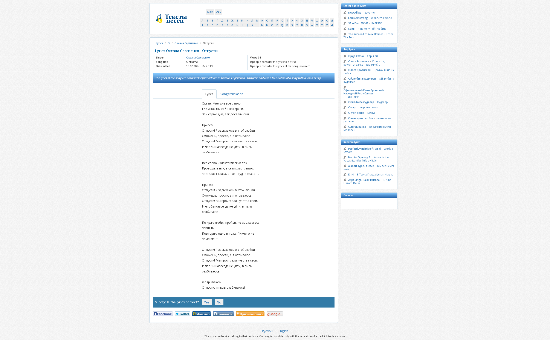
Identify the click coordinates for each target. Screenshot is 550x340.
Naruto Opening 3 (359, 157)
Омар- (352, 107)
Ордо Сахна (356, 56)
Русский (267, 331)
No (219, 302)
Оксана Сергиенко (186, 43)
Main (210, 12)
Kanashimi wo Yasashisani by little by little (367, 158)
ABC (218, 12)
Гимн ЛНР (353, 96)
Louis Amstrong (358, 18)
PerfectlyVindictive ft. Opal (364, 149)
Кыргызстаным (369, 107)
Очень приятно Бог (360, 118)
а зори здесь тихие (361, 166)
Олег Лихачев (357, 127)
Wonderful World (381, 18)
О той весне (356, 113)
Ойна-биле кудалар (361, 102)
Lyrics (159, 43)
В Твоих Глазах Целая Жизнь (375, 174)
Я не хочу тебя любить (372, 29)
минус (371, 113)
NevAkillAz (354, 12)
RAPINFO (376, 23)
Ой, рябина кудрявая (362, 78)
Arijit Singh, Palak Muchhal (364, 180)
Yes (206, 302)
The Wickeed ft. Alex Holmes (365, 34)
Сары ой (372, 56)
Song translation (231, 94)
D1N (351, 174)
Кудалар (382, 102)
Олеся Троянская (359, 70)
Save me (370, 12)
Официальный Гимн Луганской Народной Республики (364, 91)
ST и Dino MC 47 (358, 23)
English (283, 331)
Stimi (351, 29)
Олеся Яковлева (358, 61)
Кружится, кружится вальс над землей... (364, 63)
